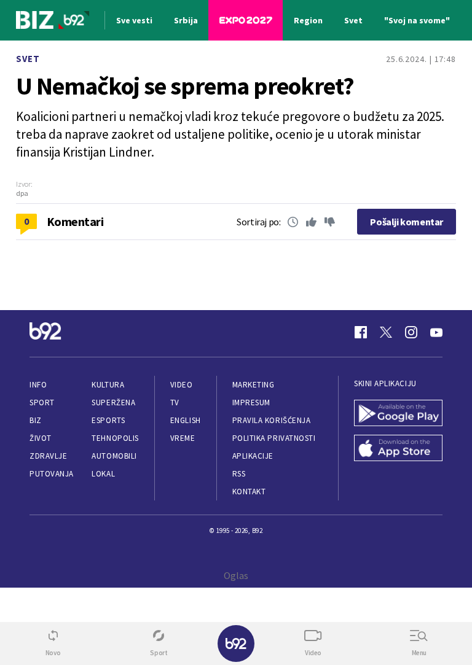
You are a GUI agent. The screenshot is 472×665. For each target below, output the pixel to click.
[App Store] (398, 449)
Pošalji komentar (406, 222)
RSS (239, 474)
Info (38, 384)
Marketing (253, 384)
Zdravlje (48, 456)
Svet (28, 58)
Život (41, 438)
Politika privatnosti (274, 438)
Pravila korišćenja (271, 420)
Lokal (103, 474)
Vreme (182, 438)
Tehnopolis (115, 438)
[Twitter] (386, 332)
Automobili (114, 456)
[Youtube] (436, 332)
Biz (36, 420)
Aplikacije (252, 456)
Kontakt (249, 491)
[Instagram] (411, 332)
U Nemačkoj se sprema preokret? (185, 86)
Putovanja (52, 474)
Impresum (251, 402)
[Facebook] (361, 332)
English (185, 420)
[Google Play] (398, 414)
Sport (42, 402)
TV (174, 402)
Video (181, 384)
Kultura (108, 384)
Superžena (113, 402)
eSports (108, 420)
